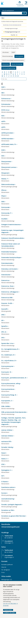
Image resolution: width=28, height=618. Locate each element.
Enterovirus (5, 280)
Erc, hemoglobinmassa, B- (10, 349)
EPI (2, 320)
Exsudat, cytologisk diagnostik (11, 504)
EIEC (2, 156)
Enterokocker (5, 275)
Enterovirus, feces (7, 286)
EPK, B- (3, 332)
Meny (26, 4)
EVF (2, 476)
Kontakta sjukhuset (7, 564)
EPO (2, 338)
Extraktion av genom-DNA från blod (13, 516)
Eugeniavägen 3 (9, 557)
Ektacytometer (6, 161)
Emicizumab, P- (6, 213)
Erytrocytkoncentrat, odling (10, 383)
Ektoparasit (5, 173)
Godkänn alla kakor (9, 612)
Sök (24, 13)
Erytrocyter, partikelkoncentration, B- (14, 378)
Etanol (3, 453)
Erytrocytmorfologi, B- (8, 395)
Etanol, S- (4, 459)
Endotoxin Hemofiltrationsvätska (12, 238)
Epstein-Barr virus (7, 343)
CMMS (13, 52)
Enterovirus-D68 (6, 297)
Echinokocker (5, 104)
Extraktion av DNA (7, 510)
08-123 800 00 (9, 538)
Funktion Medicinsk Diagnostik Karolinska (12, 21)
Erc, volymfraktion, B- (8, 360)
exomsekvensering (7, 499)
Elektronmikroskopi (8, 184)
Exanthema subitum (8, 487)
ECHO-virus (5, 110)
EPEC (3, 315)
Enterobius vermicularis (9, 269)
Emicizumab (5, 207)
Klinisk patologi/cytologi (8, 68)
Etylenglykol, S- (6, 470)
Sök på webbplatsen (8, 10)
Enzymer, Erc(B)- (6, 303)
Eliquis (3, 196)
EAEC (3, 87)
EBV (2, 93)
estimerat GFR (6, 441)
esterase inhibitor (7, 436)
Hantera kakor (8, 610)
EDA (2, 116)
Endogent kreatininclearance (10, 224)
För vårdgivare (5, 570)
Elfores (3, 190)
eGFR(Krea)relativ (7, 139)
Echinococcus (5, 98)
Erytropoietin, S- (6, 401)
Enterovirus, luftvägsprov (9, 292)
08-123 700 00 (9, 552)
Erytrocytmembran (7, 389)
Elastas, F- (4, 179)
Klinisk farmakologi (7, 56)
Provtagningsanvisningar (11, 28)
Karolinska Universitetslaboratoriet (12, 25)
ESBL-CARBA (5, 406)
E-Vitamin (4, 481)
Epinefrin (4, 326)
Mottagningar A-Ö (6, 579)
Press (3, 572)
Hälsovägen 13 (9, 543)
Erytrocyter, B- (6, 372)
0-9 (18, 76)
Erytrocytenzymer (7, 366)
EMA (2, 202)
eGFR (3, 121)
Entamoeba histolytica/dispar (11, 257)
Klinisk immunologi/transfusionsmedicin (13, 60)
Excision (4, 493)
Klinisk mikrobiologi (17, 64)
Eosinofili (4, 309)
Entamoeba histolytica (8, 252)
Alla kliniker (5, 52)
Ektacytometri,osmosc (8, 167)
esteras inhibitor (6, 430)
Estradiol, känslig (7, 447)
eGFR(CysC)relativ (7, 133)
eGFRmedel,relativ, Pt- (8, 144)
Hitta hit (3, 567)
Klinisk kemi (5, 64)
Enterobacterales (7, 263)
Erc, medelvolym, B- (8, 355)
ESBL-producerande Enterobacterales (13, 412)
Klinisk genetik (19, 56)
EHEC (3, 150)
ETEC (3, 464)
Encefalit (4, 219)
